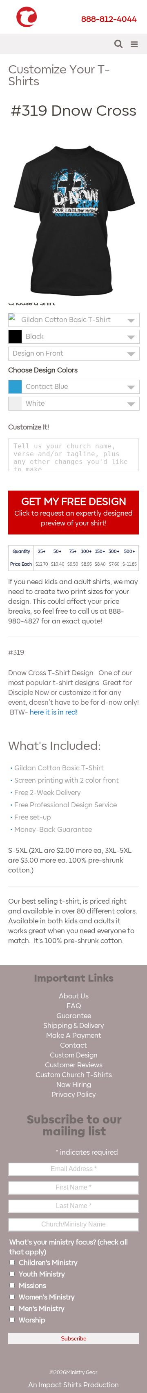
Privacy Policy (73, 1095)
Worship (32, 1320)
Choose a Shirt (31, 303)
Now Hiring (73, 1085)
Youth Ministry (42, 1274)
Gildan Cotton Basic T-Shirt (66, 320)
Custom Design (74, 1055)
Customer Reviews (73, 1065)
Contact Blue (47, 387)
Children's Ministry (48, 1263)
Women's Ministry (47, 1297)
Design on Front (38, 353)
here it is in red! (54, 712)
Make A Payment (73, 1035)
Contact (73, 1045)
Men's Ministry (42, 1309)
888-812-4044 (109, 19)
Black (35, 336)
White (35, 403)
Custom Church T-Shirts (74, 1075)
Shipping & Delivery (73, 1026)
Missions (32, 1286)
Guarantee (73, 1016)
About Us (74, 996)
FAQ (74, 1006)
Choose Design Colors (43, 370)
